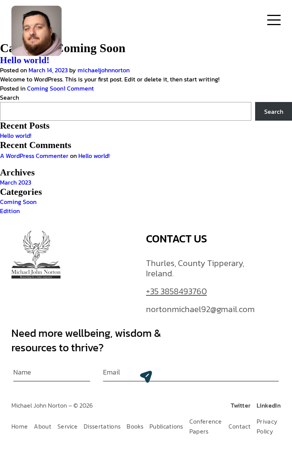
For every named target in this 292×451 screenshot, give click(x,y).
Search (9, 97)
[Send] (146, 376)
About (42, 426)
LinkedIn (269, 405)
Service (67, 426)
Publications (166, 426)
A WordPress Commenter (34, 155)
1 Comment (78, 88)
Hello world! (24, 60)
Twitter (241, 405)
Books (135, 426)
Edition (10, 210)
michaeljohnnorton (104, 70)
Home (19, 426)
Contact (240, 426)
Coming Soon (45, 88)
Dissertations (102, 426)
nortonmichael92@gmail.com (200, 310)
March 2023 (15, 182)
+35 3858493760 (176, 292)
